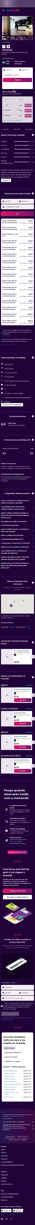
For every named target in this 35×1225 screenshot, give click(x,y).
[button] (3, 10)
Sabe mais (6, 336)
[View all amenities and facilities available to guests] (33, 357)
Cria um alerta (14, 841)
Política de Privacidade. (7, 1019)
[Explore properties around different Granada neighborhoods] (33, 677)
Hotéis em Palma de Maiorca (12, 1084)
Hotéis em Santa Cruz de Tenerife (11, 1093)
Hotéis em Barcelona (10, 1071)
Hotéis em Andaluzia (22, 1138)
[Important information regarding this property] (33, 440)
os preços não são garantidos (16, 1116)
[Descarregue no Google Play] (6, 1210)
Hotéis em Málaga (9, 1089)
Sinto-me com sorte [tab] (11, 1057)
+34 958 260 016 (8, 58)
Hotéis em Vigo (8, 1076)
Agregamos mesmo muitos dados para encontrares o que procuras (16, 1125)
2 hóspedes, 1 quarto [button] (11, 75)
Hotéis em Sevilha (9, 1079)
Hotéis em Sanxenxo (10, 1087)
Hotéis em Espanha (10, 1138)
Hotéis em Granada (14, 1139)
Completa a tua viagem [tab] (12, 1061)
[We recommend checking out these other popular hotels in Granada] (33, 642)
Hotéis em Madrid (9, 1073)
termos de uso (26, 1017)
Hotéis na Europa (22, 1136)
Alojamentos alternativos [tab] (13, 1052)
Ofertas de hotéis (10, 1136)
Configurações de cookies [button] (9, 344)
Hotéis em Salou (9, 1097)
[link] (22, 700)
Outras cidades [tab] (9, 1048)
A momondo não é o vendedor (14, 1122)
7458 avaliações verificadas (19, 62)
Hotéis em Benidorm (10, 1081)
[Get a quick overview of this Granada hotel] (33, 135)
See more (29, 685)
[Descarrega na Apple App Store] (18, 1210)
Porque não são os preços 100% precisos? (14, 1128)
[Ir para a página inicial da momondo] (13, 10)
